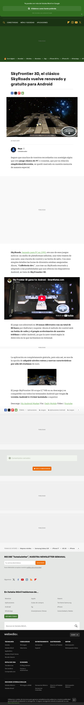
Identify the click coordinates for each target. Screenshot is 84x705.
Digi (45, 58)
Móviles (29, 58)
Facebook (12, 93)
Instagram (72, 22)
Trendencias (9, 665)
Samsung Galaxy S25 (42, 548)
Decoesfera (9, 668)
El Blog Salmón (25, 665)
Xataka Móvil (9, 648)
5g (32, 607)
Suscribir (40, 563)
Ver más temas (11, 616)
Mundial (20, 58)
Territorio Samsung (64, 603)
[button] (21, 148)
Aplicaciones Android (57, 410)
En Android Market (30, 403)
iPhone (59, 607)
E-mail (22, 93)
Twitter (80, 22)
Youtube (76, 22)
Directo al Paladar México (56, 686)
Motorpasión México (69, 686)
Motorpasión (69, 645)
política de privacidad (34, 567)
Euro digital (11, 58)
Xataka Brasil (9, 688)
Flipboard (68, 22)
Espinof (37, 648)
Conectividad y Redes (65, 611)
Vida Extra (23, 648)
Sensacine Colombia (38, 689)
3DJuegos (23, 645)
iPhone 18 (65, 58)
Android (8, 607)
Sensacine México (41, 685)
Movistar (38, 58)
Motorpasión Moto (71, 648)
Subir (73, 635)
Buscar (76, 626)
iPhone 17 (55, 548)
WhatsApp (75, 58)
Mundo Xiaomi (10, 657)
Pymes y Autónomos (24, 669)
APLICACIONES (42, 22)
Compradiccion (10, 671)
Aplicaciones (32, 410)
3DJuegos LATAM (25, 685)
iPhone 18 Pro (54, 58)
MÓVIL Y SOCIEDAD (27, 22)
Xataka (7, 645)
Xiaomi (59, 598)
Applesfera (8, 651)
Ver (43, 469)
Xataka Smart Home (12, 654)
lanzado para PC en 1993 (34, 252)
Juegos (43, 410)
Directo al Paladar (56, 645)
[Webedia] (11, 634)
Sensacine (38, 645)
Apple (33, 598)
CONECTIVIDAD (12, 22)
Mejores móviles (26, 548)
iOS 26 (64, 548)
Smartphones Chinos (39, 611)
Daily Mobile (51, 403)
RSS (31, 579)
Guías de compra (37, 603)
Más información (13, 703)
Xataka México (10, 685)
